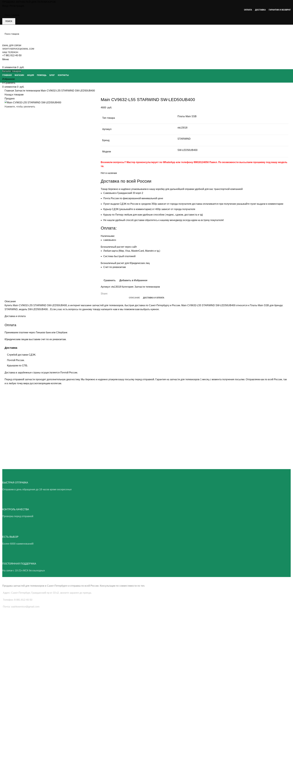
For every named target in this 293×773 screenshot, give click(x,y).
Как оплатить (8, 762)
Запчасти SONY (10, 673)
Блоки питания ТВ (11, 624)
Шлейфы (6, 640)
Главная (10, 90)
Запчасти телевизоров (28, 90)
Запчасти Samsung (11, 657)
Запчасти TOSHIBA (11, 678)
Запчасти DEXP (10, 716)
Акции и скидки (9, 747)
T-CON (5, 635)
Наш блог (7, 742)
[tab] (134, 297)
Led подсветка (9, 630)
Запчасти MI (8, 701)
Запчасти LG (8, 662)
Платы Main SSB (10, 619)
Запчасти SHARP (10, 695)
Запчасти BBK (9, 711)
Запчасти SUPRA (10, 683)
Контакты (6, 757)
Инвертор (7, 645)
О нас (5, 736)
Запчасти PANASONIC (13, 706)
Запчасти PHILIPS (11, 668)
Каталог (6, 752)
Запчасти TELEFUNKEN (14, 721)
